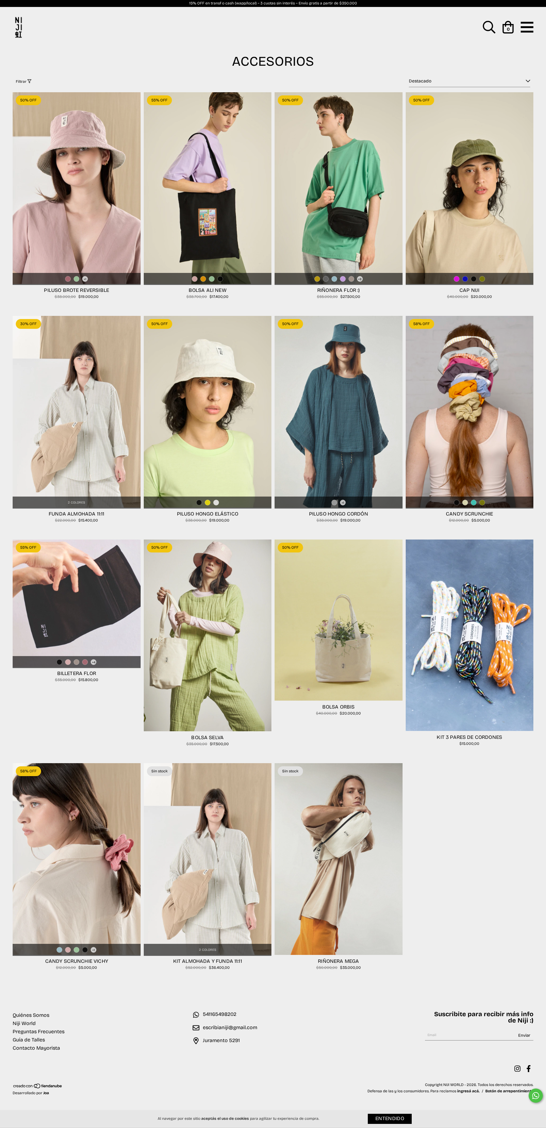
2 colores (76, 502)
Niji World (24, 1023)
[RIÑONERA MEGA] (339, 954)
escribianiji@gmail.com (230, 1027)
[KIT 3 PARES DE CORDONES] (470, 730)
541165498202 (219, 1014)
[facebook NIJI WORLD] (528, 1069)
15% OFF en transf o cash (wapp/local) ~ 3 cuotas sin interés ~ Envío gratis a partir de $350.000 (273, 3)
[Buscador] (489, 31)
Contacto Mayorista (36, 1048)
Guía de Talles (29, 1040)
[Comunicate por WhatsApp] (536, 1096)
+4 (93, 662)
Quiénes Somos (31, 1015)
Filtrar (21, 82)
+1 (85, 279)
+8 (359, 279)
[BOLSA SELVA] (208, 730)
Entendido (389, 1118)
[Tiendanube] (38, 1088)
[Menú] (527, 31)
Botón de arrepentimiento (509, 1091)
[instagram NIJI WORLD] (517, 1069)
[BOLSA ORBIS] (339, 700)
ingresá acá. (468, 1091)
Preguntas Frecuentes (38, 1032)
